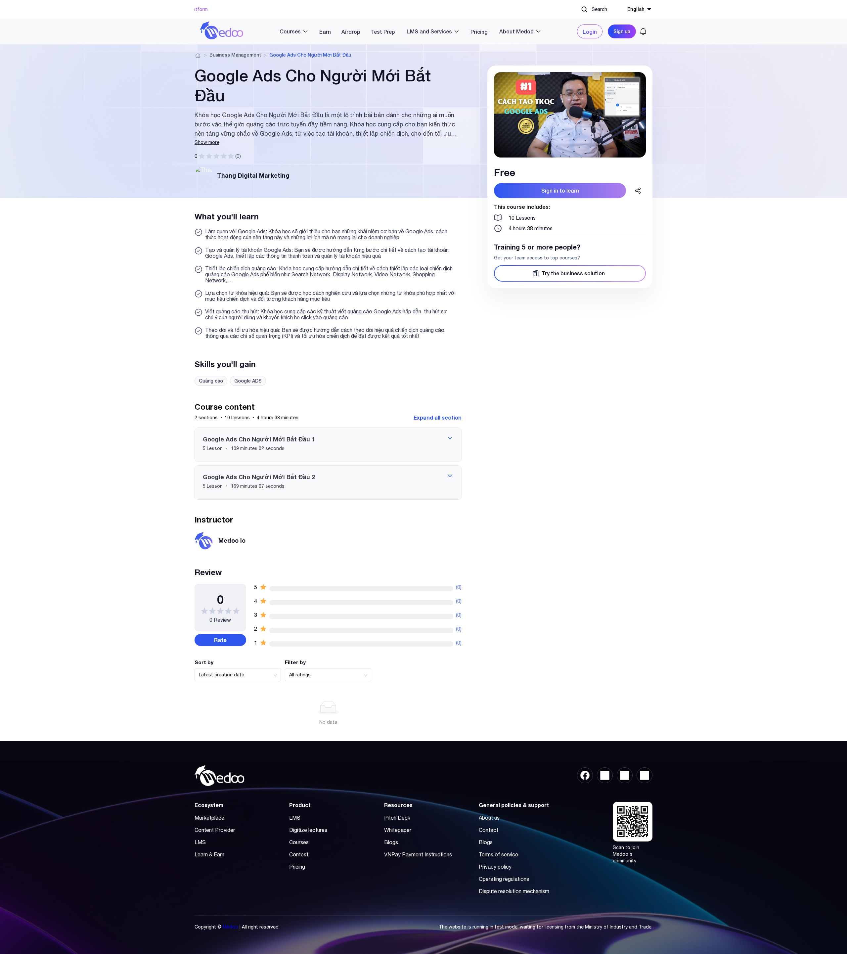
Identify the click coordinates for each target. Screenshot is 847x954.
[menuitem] (291, 31)
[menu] (410, 31)
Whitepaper (397, 830)
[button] (328, 445)
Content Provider (215, 830)
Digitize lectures (308, 830)
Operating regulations (504, 879)
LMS (200, 842)
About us (489, 818)
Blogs (391, 842)
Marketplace (209, 818)
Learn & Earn (209, 854)
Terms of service (498, 854)
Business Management (235, 55)
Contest (298, 854)
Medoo (230, 927)
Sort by (204, 662)
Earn (325, 31)
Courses (299, 842)
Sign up (621, 31)
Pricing (479, 31)
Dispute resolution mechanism (514, 891)
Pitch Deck (397, 818)
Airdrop (350, 31)
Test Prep (383, 31)
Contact (488, 830)
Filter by (295, 662)
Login (590, 31)
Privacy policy (495, 867)
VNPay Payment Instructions (418, 854)
